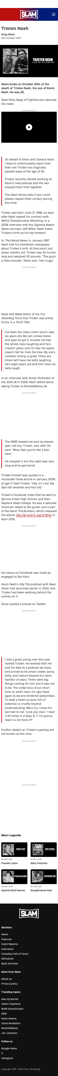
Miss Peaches (39, 863)
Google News (9, 1048)
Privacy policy (9, 983)
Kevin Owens (8, 1018)
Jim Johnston (9, 1033)
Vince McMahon (10, 1023)
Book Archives (9, 963)
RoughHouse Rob (41, 890)
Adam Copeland (10, 1003)
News (4, 934)
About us (6, 979)
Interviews (7, 949)
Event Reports (9, 944)
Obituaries (7, 958)
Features (6, 939)
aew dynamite (9, 999)
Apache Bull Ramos (13, 890)
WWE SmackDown (12, 1008)
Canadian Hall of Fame (14, 953)
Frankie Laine (9, 863)
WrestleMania (9, 1028)
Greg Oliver (8, 34)
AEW (4, 1013)
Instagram (7, 1058)
